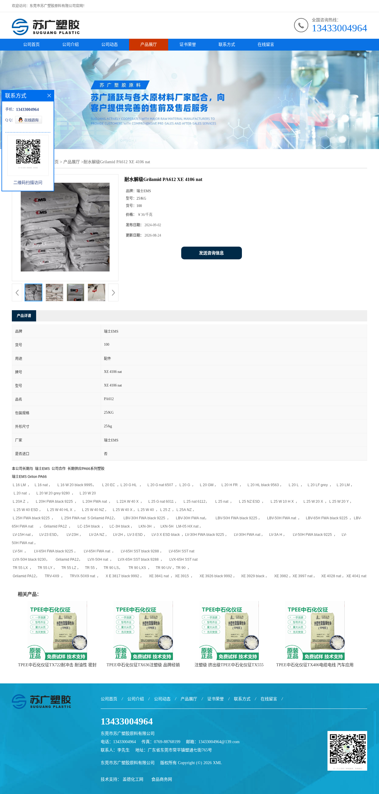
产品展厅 (148, 44)
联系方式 (227, 44)
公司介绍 (70, 44)
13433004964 (339, 27)
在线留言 (266, 44)
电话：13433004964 (118, 742)
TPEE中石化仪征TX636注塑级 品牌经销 (143, 665)
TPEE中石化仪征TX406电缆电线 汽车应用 (315, 665)
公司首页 (31, 44)
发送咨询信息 (211, 253)
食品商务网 (161, 779)
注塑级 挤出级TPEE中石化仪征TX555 (229, 665)
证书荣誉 (187, 44)
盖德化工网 (133, 779)
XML (217, 763)
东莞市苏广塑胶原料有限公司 (128, 763)
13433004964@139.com (219, 742)
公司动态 (109, 44)
